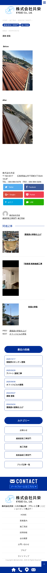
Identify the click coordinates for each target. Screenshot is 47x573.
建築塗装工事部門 (10, 218)
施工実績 (21, 218)
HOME (23, 514)
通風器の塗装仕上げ (32, 234)
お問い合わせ (23, 544)
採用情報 (23, 532)
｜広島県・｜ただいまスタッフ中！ (23, 507)
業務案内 (23, 520)
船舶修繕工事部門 (23, 455)
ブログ (23, 550)
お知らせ (23, 430)
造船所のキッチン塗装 (15, 362)
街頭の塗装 (33, 306)
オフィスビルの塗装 (17, 334)
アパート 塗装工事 (14, 373)
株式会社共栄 (14, 215)
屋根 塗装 (10, 395)
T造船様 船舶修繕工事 (33, 263)
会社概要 (23, 538)
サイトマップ (23, 556)
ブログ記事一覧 (23, 464)
